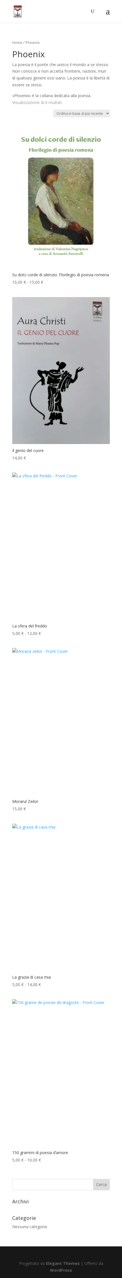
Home (17, 42)
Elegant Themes (63, 1263)
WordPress (61, 1270)
